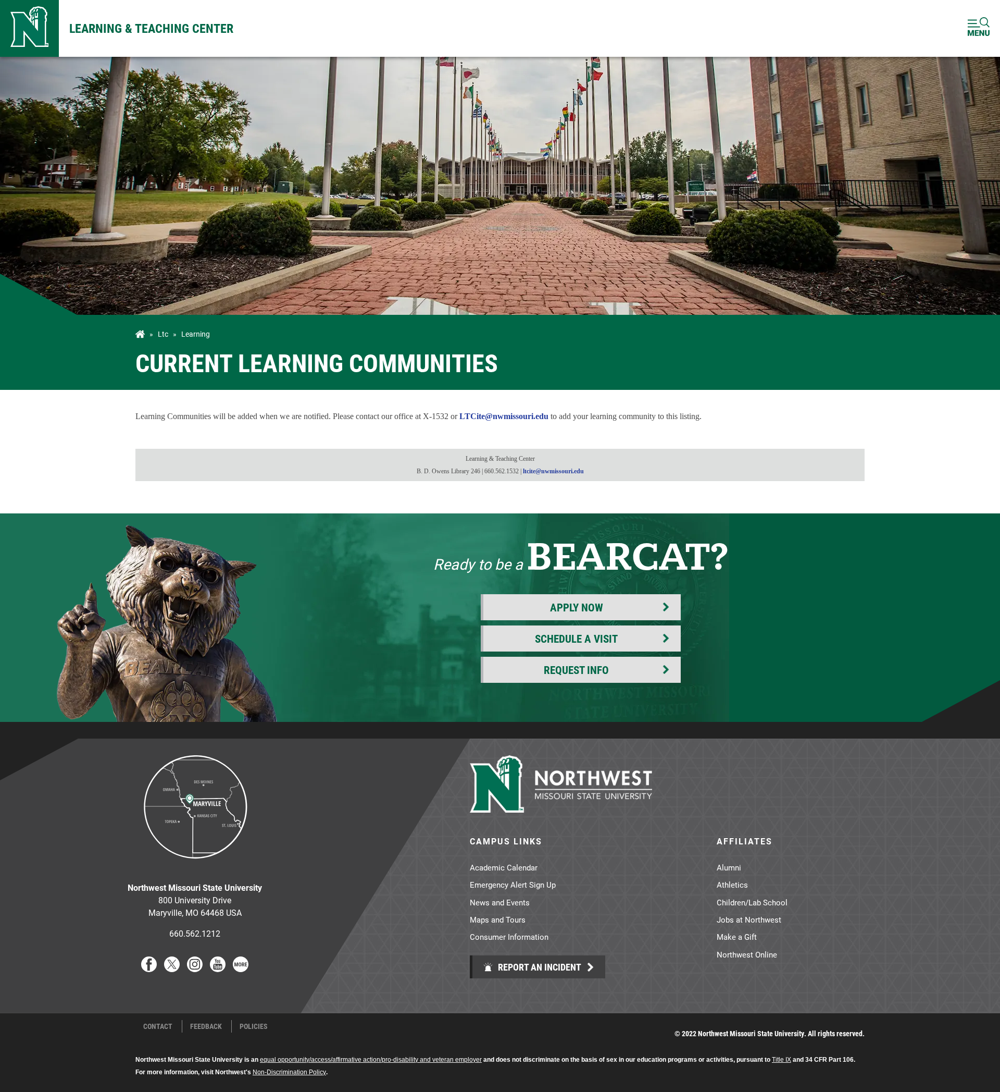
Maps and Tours (498, 919)
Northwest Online (747, 954)
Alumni (729, 867)
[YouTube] (218, 968)
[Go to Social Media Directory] (240, 968)
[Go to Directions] (195, 866)
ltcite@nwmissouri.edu (553, 471)
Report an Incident (538, 967)
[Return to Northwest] (29, 28)
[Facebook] (149, 968)
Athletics (732, 884)
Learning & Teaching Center (151, 28)
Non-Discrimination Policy (289, 1072)
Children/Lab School (752, 902)
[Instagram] (195, 968)
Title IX (781, 1059)
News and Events (500, 902)
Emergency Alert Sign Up (513, 884)
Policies (254, 1026)
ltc (163, 334)
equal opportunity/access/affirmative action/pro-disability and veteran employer (371, 1059)
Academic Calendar (504, 867)
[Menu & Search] (978, 28)
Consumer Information (509, 936)
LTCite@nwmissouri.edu (503, 416)
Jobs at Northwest (749, 919)
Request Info (576, 669)
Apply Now (576, 607)
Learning (195, 334)
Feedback (206, 1026)
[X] (172, 968)
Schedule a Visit (576, 638)
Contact (157, 1026)
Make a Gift (737, 936)
